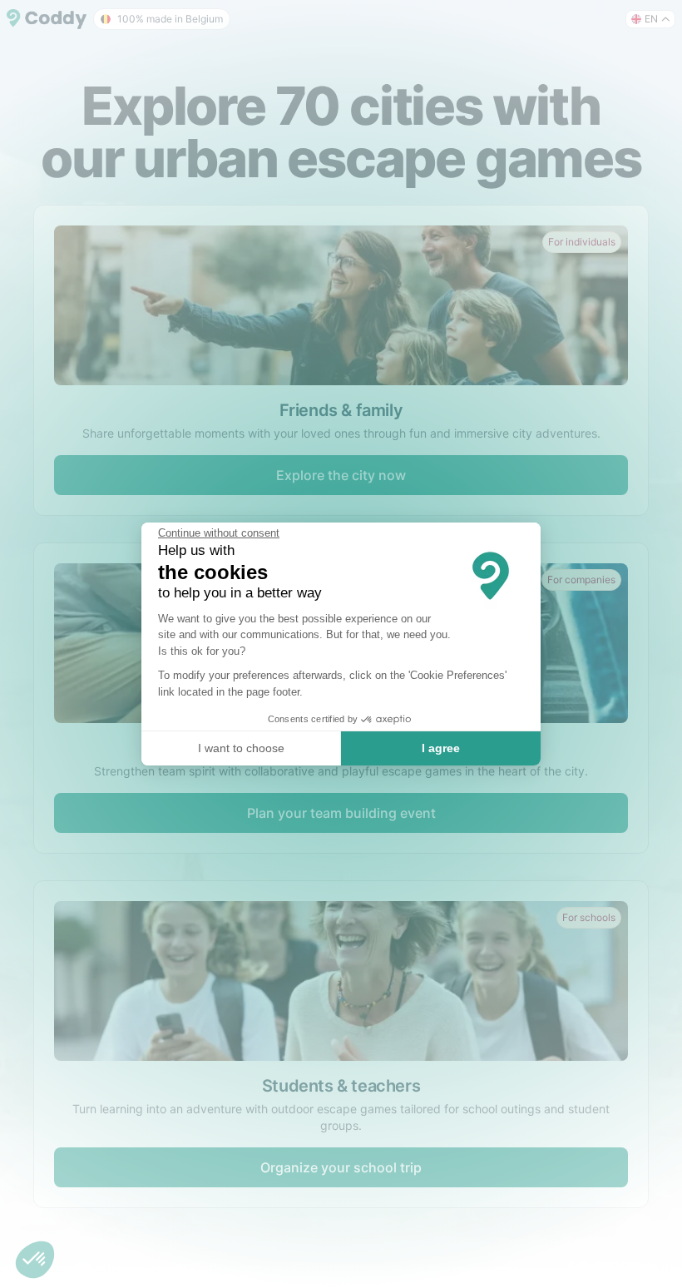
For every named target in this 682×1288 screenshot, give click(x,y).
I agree (441, 748)
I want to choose (241, 748)
